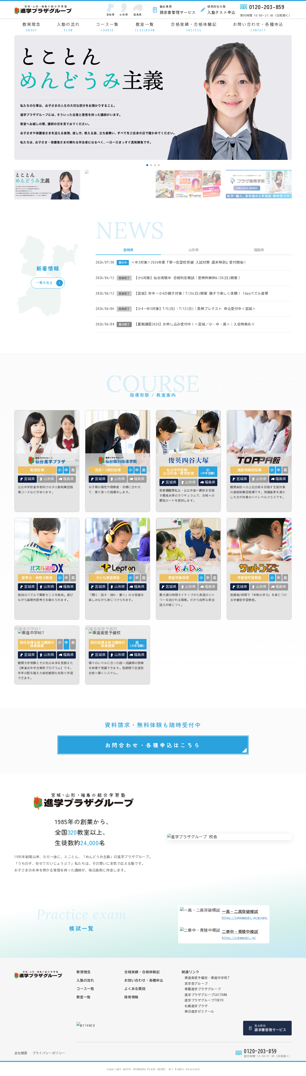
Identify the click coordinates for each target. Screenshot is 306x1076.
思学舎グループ (196, 983)
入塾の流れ (68, 27)
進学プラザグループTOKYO (204, 1000)
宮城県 (110, 14)
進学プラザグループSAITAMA (206, 994)
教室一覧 (145, 27)
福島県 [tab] (259, 250)
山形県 (124, 14)
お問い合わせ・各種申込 (258, 27)
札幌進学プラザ (196, 1006)
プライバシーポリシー (48, 1053)
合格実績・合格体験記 (194, 27)
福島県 (137, 14)
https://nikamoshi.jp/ (240, 934)
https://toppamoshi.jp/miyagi (244, 914)
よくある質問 (135, 988)
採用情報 (131, 997)
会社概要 (20, 1053)
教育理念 (31, 27)
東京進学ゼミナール (199, 1011)
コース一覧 (107, 27)
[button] (147, 165)
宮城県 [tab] (128, 250)
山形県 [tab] (194, 250)
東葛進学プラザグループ (203, 989)
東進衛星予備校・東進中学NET (207, 977)
